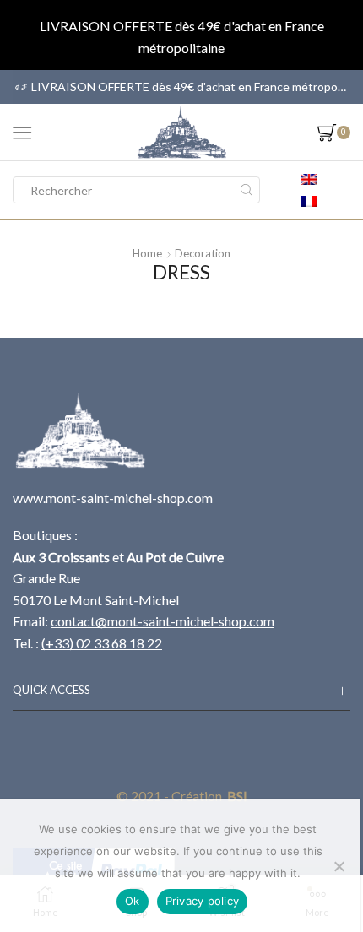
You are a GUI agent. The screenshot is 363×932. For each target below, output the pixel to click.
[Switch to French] (309, 201)
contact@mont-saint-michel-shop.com (162, 621)
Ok (132, 901)
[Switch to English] (309, 179)
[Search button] (246, 190)
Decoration (202, 253)
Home (147, 253)
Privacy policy (202, 901)
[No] (338, 866)
